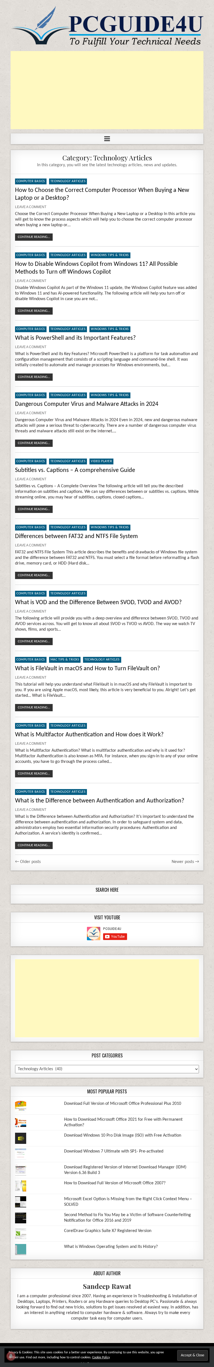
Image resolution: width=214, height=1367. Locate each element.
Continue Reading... (34, 237)
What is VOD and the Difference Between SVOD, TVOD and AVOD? (98, 602)
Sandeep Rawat (107, 1286)
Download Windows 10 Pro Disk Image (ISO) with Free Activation (122, 1135)
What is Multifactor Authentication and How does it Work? (89, 735)
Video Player (101, 461)
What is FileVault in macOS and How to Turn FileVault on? (87, 669)
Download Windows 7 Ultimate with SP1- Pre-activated (113, 1151)
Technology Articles (68, 181)
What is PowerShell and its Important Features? (75, 338)
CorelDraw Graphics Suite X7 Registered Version (107, 1231)
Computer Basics (30, 181)
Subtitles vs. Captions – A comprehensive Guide (75, 470)
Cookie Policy (101, 1357)
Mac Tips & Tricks (64, 659)
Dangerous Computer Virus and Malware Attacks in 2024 (86, 404)
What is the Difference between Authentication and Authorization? (99, 801)
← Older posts (28, 862)
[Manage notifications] (10, 1356)
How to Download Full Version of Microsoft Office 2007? (115, 1183)
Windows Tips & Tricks (110, 255)
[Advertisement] (107, 90)
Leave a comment (30, 207)
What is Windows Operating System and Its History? (111, 1247)
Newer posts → (185, 862)
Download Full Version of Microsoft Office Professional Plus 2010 (122, 1103)
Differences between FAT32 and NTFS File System (76, 536)
